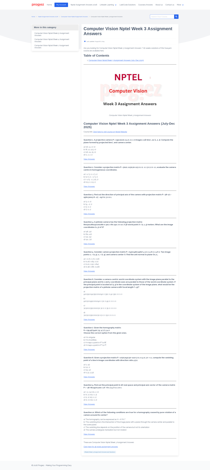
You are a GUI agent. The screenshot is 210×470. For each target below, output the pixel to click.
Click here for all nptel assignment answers (101, 447)
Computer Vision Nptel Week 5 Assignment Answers (51, 34)
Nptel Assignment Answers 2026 (48, 16)
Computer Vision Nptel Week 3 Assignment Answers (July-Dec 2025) (116, 60)
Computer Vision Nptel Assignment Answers (74, 16)
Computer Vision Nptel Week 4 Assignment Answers (51, 40)
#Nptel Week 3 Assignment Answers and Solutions (100, 452)
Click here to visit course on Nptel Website (110, 132)
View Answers (89, 159)
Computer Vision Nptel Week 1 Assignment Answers (51, 46)
